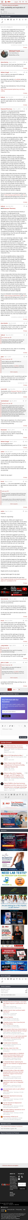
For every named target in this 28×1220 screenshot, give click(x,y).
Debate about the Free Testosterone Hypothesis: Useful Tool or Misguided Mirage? (13, 1082)
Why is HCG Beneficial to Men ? (13, 755)
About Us (6, 1204)
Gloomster (4, 430)
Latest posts (4, 999)
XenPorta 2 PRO (4, 1218)
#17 (26, 599)
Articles (12, 768)
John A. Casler (5, 662)
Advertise (17, 1204)
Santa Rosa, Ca (15, 53)
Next (14, 689)
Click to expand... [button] (14, 372)
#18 (26, 620)
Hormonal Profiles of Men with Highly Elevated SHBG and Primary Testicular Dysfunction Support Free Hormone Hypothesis (13, 1073)
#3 (26, 72)
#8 (26, 335)
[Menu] (2, 2)
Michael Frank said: (6, 403)
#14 (26, 451)
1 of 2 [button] (9, 689)
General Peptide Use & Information (11, 1020)
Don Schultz (4, 323)
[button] (2, 726)
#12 (26, 430)
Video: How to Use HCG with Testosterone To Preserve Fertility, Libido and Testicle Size (14, 765)
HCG (6, 12)
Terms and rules (11, 1209)
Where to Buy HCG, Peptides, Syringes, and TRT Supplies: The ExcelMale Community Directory (14, 775)
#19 (26, 645)
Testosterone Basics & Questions (18, 778)
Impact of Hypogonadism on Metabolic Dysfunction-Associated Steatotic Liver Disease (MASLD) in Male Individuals (13, 1055)
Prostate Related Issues (8, 1040)
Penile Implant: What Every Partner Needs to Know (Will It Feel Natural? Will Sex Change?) (15, 1030)
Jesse (2, 356)
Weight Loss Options (8, 1100)
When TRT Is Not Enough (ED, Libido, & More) (15, 757)
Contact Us (11, 1204)
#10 (26, 389)
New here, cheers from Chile (10, 1048)
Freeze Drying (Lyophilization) (12, 195)
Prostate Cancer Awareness (10, 1043)
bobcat (3, 97)
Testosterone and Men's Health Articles (17, 788)
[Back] (20, 2)
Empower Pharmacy (9, 208)
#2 (26, 62)
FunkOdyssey (19, 1126)
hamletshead (5, 401)
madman (6, 788)
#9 (26, 356)
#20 (26, 662)
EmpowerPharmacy (6, 109)
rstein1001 (4, 389)
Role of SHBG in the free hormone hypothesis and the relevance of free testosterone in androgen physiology (15, 785)
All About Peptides (8, 1017)
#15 (26, 481)
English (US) (5, 1207)
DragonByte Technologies (11, 1216)
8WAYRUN (18, 1218)
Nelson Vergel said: (6, 359)
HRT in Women (6, 1114)
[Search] (26, 2)
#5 (26, 109)
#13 (26, 441)
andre (2, 451)
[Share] (27, 27)
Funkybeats (13, 1126)
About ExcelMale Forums (12, 1194)
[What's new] (23, 2)
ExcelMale (17, 79)
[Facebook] (19, 1177)
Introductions (6, 1051)
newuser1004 (7, 1126)
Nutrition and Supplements (9, 1015)
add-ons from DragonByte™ (18, 1215)
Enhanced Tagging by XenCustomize (9, 1217)
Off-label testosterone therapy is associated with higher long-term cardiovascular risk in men (15, 1003)
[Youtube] (19, 1179)
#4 (26, 97)
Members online (6, 1124)
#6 (26, 206)
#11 (26, 401)
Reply (26, 47)
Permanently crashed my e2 (10, 1116)
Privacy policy (19, 1209)
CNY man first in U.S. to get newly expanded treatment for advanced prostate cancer (15, 1036)
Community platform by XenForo (13, 1213)
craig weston (4, 645)
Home (2, 1211)
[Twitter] (22, 1177)
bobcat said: (4, 648)
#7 (26, 323)
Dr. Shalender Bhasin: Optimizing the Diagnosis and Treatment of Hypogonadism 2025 (14, 1063)
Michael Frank (4, 13)
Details (18, 1216)
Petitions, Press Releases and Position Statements (15, 750)
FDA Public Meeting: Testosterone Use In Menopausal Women (14, 1110)
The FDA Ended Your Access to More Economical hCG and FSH (13, 747)
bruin (2, 481)
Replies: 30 (10, 27)
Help (24, 1209)
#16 (26, 511)
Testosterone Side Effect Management (12, 1119)
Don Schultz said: (6, 337)
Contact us (3, 1209)
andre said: (4, 491)
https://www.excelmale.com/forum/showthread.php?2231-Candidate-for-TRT (14, 580)
